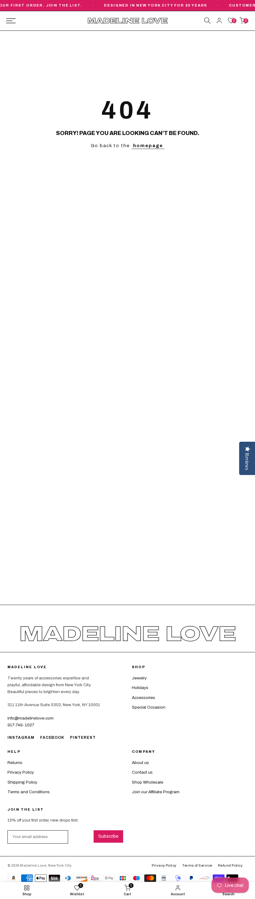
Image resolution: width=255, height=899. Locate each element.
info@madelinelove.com (30, 718)
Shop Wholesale (147, 782)
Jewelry (139, 678)
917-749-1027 (20, 725)
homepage (148, 145)
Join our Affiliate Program (155, 792)
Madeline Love (127, 21)
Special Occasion (148, 707)
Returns (14, 762)
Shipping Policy (22, 782)
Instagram (21, 737)
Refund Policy (230, 865)
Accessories (143, 697)
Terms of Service (197, 865)
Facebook (52, 737)
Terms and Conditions (28, 792)
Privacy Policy (20, 772)
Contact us (142, 772)
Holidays (140, 687)
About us (140, 762)
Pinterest (83, 737)
